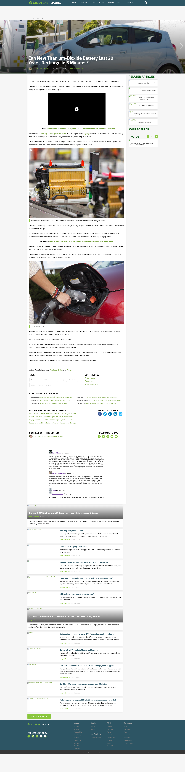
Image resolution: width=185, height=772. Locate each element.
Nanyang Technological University (53, 133)
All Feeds (110, 726)
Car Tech (53, 379)
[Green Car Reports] (45, 3)
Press (125, 732)
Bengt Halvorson (33, 516)
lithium (41, 385)
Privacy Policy (128, 743)
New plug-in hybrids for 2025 (72, 531)
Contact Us (127, 729)
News (74, 2)
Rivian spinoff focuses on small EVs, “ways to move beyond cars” (87, 634)
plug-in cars (49, 385)
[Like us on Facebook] (99, 436)
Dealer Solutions (95, 737)
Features (77, 748)
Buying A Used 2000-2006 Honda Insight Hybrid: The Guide (51, 419)
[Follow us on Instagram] (107, 436)
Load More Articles (39, 716)
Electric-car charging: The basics (73, 546)
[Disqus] (76, 474)
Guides (120, 2)
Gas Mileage (78, 734)
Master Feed (111, 729)
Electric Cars (98, 2)
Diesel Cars (77, 745)
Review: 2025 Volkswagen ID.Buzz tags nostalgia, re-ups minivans (63, 512)
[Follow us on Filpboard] (116, 436)
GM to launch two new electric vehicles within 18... (50, 400)
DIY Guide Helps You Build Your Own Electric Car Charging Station (52, 413)
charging (62, 379)
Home (30, 18)
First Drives (85, 2)
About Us (127, 726)
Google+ (69, 370)
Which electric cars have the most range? (77, 594)
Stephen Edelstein (40, 68)
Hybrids (111, 2)
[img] (100, 414)
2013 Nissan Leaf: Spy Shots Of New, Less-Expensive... (97, 397)
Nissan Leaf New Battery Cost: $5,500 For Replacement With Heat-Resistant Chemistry (81, 128)
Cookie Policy (128, 740)
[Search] (151, 3)
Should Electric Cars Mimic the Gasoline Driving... (49, 403)
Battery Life (44, 379)
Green (33, 385)
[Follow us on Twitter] (103, 436)
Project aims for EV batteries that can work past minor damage (52, 422)
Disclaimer (127, 737)
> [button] (156, 136)
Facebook (53, 370)
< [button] (148, 136)
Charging (76, 726)
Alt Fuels (76, 743)
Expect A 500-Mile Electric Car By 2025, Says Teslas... (97, 403)
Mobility (76, 729)
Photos (92, 726)
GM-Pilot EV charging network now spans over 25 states (83, 684)
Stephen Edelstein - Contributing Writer (48, 436)
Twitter (59, 370)
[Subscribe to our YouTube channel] (112, 436)
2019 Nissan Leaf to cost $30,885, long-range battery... (51, 397)
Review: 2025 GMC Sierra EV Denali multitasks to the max (84, 562)
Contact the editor (92, 384)
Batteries (34, 379)
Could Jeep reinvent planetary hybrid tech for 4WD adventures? (86, 578)
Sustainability (78, 732)
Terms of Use (128, 734)
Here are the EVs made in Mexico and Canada (79, 650)
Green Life (130, 2)
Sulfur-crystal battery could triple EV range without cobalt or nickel (88, 700)
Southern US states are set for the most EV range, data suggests (87, 666)
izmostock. (106, 752)
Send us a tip (91, 378)
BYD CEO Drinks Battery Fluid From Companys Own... (99, 400)
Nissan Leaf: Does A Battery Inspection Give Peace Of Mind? (51, 416)
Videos (92, 729)
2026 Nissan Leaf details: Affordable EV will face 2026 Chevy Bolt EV (64, 616)
